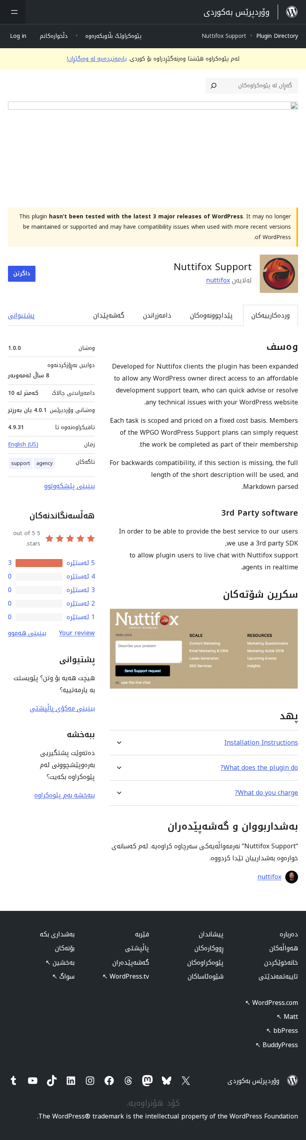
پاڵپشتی (137, 948)
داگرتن (21, 273)
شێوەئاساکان (206, 976)
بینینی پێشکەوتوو (69, 486)
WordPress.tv (125, 976)
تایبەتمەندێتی (278, 976)
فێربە (142, 934)
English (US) (23, 444)
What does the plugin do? (259, 767)
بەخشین (60, 962)
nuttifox (218, 280)
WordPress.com (271, 1003)
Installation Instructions (261, 742)
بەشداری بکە (57, 934)
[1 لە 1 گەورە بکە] (287, 619)
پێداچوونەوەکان (211, 315)
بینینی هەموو (27, 633)
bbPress (282, 1030)
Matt (287, 1016)
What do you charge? (266, 793)
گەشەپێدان (108, 315)
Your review (77, 633)
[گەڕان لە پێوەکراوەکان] (214, 86)
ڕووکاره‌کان (209, 948)
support (20, 463)
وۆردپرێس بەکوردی (253, 1081)
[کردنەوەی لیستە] (13, 12)
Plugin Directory (277, 36)
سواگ (63, 976)
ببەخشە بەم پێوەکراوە (64, 795)
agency (44, 463)
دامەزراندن (157, 315)
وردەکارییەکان (270, 315)
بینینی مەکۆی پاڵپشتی (62, 708)
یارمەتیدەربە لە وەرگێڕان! (97, 58)
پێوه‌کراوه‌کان (205, 962)
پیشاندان (211, 934)
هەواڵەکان (283, 948)
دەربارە (289, 934)
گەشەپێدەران (130, 962)
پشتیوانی (21, 315)
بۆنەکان (65, 948)
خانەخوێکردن (281, 962)
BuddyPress (276, 1045)
